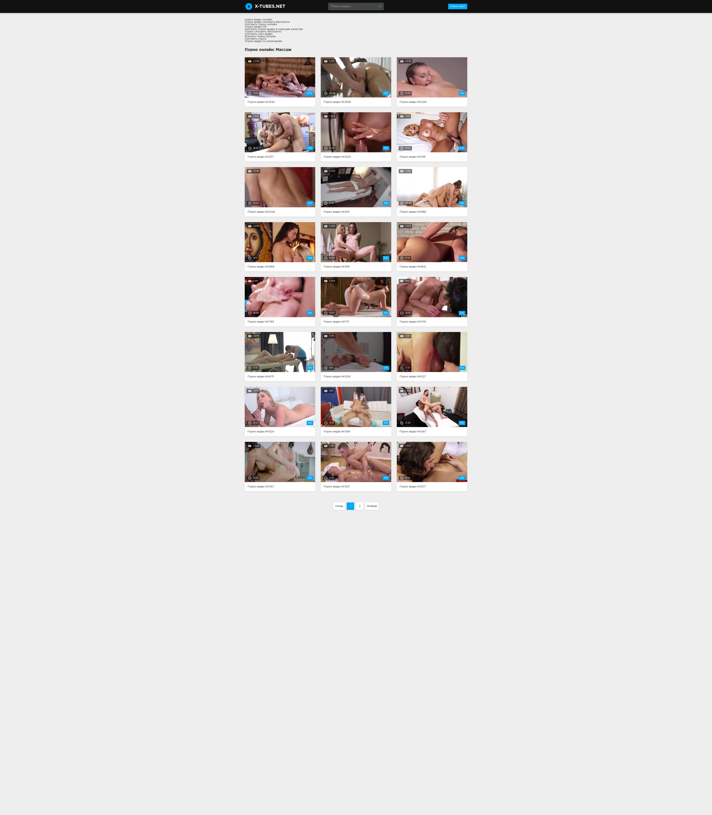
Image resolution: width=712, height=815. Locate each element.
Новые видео (457, 6)
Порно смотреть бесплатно (263, 32)
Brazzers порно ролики (260, 36)
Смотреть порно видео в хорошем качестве (274, 29)
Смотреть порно (255, 39)
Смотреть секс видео (259, 34)
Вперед (372, 506)
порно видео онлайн (258, 20)
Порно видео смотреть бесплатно (267, 22)
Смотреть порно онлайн (261, 24)
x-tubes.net (270, 6)
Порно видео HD (256, 27)
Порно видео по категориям (263, 41)
